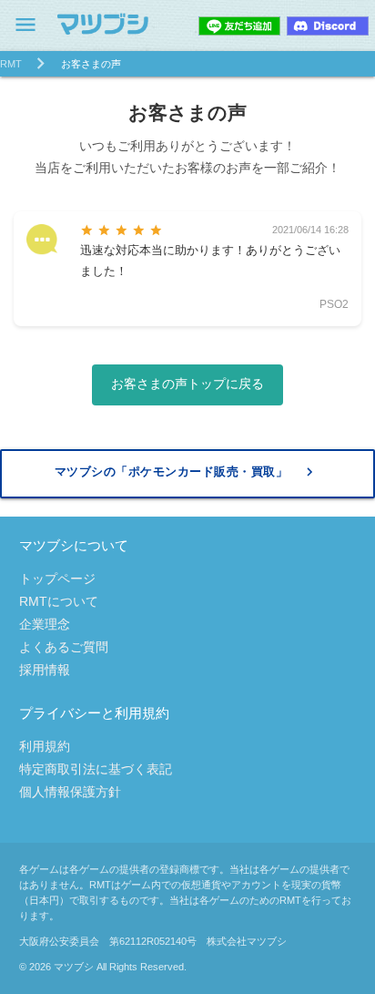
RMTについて (58, 601)
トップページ (57, 578)
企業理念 (44, 624)
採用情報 (44, 669)
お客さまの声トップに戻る (187, 383)
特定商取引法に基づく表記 (95, 769)
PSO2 (334, 304)
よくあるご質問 (63, 647)
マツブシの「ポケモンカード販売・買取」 (187, 472)
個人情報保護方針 (70, 791)
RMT (11, 63)
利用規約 (44, 746)
